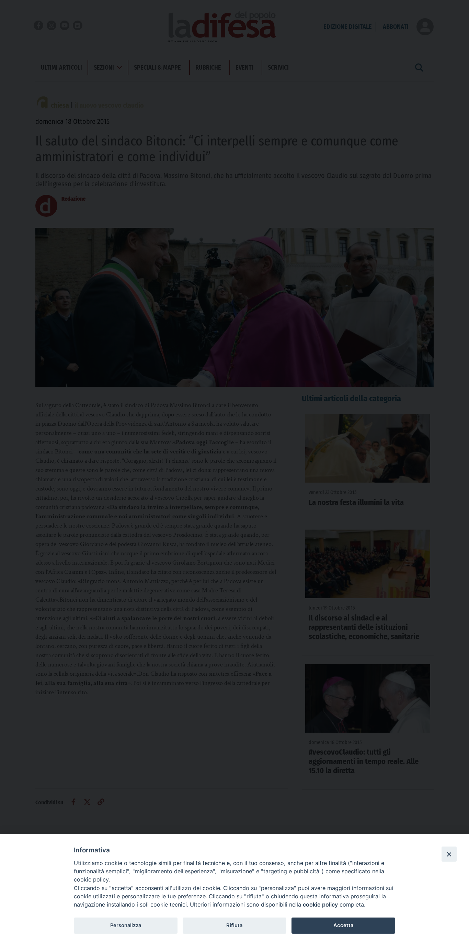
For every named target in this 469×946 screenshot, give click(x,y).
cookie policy (320, 904)
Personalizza (125, 925)
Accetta (343, 925)
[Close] (449, 854)
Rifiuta (234, 925)
